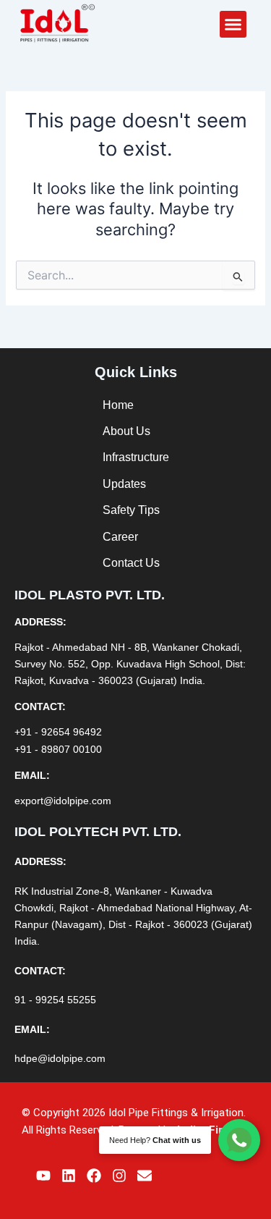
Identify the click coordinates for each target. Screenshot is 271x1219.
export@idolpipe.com (62, 800)
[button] (233, 24)
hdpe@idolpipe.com (60, 1058)
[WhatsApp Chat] (239, 1140)
